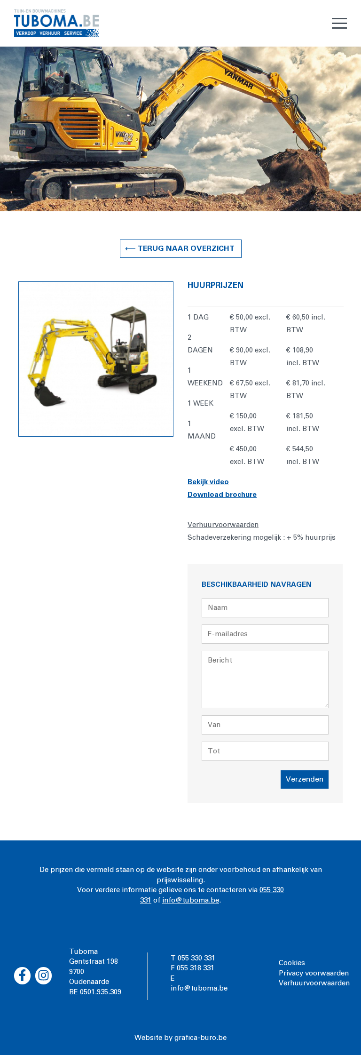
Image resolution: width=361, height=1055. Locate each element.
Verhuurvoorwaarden (314, 983)
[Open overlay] (339, 23)
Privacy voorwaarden (314, 973)
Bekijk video (208, 482)
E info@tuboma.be (199, 983)
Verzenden (304, 779)
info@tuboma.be (190, 900)
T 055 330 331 (193, 958)
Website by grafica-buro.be (180, 1037)
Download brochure (222, 494)
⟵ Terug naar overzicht (180, 248)
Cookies (292, 963)
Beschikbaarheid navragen (257, 584)
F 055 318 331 (192, 968)
